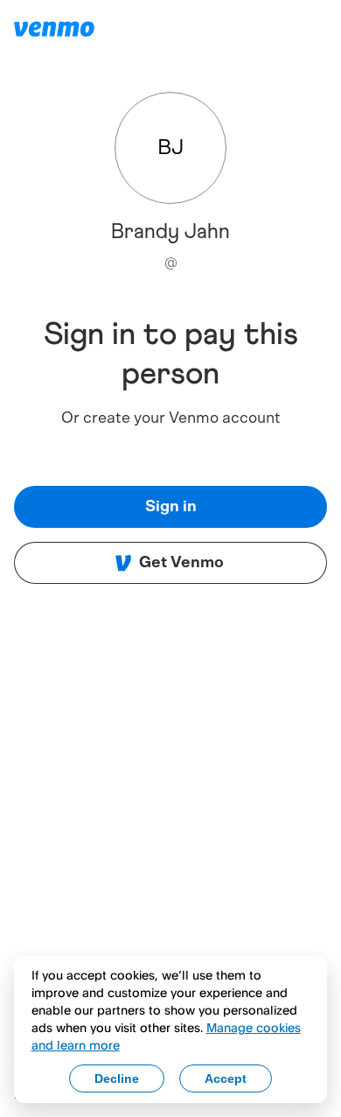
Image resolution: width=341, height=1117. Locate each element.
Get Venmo (181, 563)
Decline (116, 1078)
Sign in (171, 507)
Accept (226, 1078)
